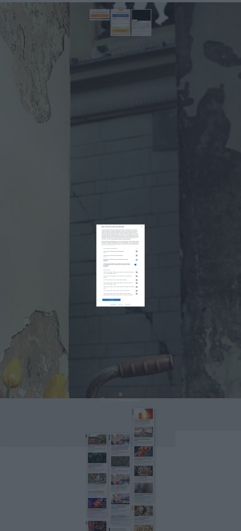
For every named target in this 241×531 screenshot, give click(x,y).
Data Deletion (113, 304)
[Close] (142, 227)
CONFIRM (111, 299)
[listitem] (120, 248)
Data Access (120, 304)
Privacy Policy (127, 304)
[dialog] (120, 265)
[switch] (136, 251)
